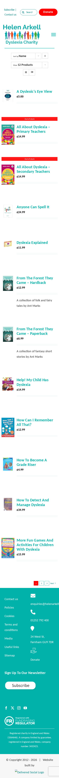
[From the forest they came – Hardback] (8, 278)
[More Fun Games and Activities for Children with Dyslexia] (8, 540)
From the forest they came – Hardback (35, 280)
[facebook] (6, 708)
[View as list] (32, 72)
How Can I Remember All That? (35, 422)
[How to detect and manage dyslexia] (8, 500)
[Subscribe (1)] (29, 682)
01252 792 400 (40, 620)
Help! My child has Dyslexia (32, 382)
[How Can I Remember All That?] (8, 420)
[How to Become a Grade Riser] (8, 460)
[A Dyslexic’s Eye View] (8, 92)
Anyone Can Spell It (33, 206)
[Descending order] (45, 56)
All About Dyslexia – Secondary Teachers (33, 169)
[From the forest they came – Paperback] (8, 329)
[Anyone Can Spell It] (8, 207)
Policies (9, 607)
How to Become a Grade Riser (32, 462)
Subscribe (9, 9)
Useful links (12, 647)
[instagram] (19, 708)
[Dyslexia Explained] (8, 243)
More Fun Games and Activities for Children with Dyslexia (35, 545)
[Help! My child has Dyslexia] (8, 380)
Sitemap (10, 655)
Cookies (9, 616)
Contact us (10, 14)
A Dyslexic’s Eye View (34, 91)
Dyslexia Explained (32, 242)
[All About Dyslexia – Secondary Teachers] (8, 167)
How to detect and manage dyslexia (33, 502)
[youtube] (25, 708)
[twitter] (12, 708)
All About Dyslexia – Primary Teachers (33, 129)
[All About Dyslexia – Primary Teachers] (8, 127)
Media (9, 638)
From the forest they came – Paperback (35, 331)
